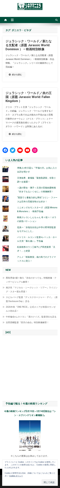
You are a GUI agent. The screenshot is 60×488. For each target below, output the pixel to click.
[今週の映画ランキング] (30, 435)
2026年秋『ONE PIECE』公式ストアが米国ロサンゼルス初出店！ (31, 309)
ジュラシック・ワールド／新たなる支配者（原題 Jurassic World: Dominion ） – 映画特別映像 (29, 45)
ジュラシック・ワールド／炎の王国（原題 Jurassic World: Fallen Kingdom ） (29, 97)
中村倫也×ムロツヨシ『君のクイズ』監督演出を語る (31, 317)
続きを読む (17, 74)
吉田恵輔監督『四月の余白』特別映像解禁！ (27, 322)
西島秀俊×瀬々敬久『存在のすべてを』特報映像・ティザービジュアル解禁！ (31, 280)
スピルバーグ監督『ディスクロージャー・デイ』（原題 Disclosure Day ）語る (32, 299)
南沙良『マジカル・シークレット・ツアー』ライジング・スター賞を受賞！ (32, 289)
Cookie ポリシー (16, 476)
